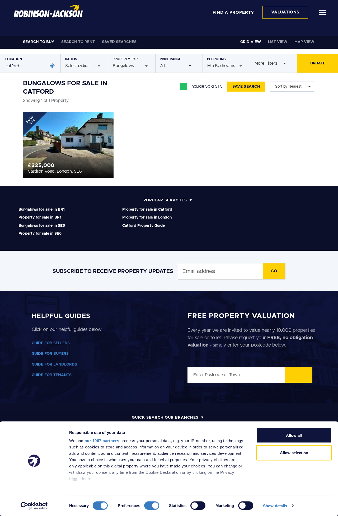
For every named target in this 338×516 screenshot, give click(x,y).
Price (170, 59)
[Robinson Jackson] (48, 11)
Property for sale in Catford (147, 209)
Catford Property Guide (143, 226)
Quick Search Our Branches (165, 417)
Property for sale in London (147, 217)
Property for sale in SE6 (40, 233)
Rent (78, 42)
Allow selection (294, 452)
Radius (71, 59)
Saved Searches (119, 42)
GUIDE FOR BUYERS (50, 354)
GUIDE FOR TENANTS (52, 375)
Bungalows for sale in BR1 (41, 209)
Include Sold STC (206, 86)
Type (126, 59)
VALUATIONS (285, 12)
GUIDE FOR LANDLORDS (54, 364)
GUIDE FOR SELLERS (51, 343)
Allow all (294, 435)
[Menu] (322, 12)
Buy (38, 42)
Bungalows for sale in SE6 (41, 226)
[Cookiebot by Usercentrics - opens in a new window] (34, 506)
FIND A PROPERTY (234, 12)
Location (13, 59)
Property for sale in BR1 (39, 217)
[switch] (151, 505)
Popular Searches (165, 200)
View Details (68, 143)
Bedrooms (216, 59)
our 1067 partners (101, 440)
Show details (275, 505)
